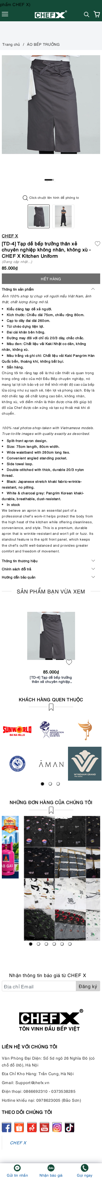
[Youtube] (44, 1127)
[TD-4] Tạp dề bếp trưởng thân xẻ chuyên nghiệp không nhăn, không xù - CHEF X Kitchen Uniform (51, 679)
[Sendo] (32, 1127)
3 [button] (58, 784)
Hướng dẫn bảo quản (19, 577)
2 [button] (53, 180)
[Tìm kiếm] (86, 14)
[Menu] (5, 14)
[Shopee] (19, 1127)
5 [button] (62, 944)
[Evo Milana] (51, 878)
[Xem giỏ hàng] (96, 14)
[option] (51, 104)
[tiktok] (69, 1127)
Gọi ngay (85, 1174)
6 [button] (70, 944)
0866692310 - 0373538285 (50, 1091)
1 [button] (48, 180)
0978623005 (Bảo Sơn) (58, 1099)
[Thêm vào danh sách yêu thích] (69, 662)
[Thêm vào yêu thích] (97, 243)
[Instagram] (57, 1127)
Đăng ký (88, 986)
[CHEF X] (51, 14)
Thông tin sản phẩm (18, 289)
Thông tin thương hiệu (20, 560)
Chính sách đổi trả (16, 568)
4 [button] (54, 944)
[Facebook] (6, 1127)
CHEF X (18, 1142)
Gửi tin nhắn (17, 1174)
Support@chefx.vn (32, 1082)
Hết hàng (51, 278)
